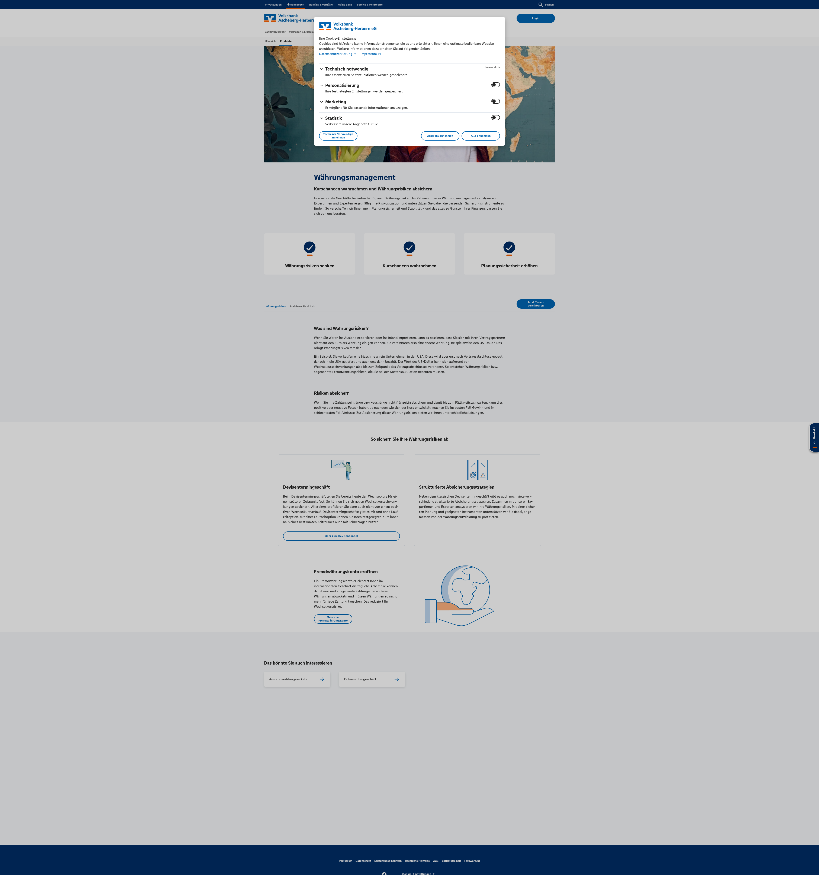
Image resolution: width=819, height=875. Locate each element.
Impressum (369, 54)
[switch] (495, 84)
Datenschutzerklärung (336, 54)
